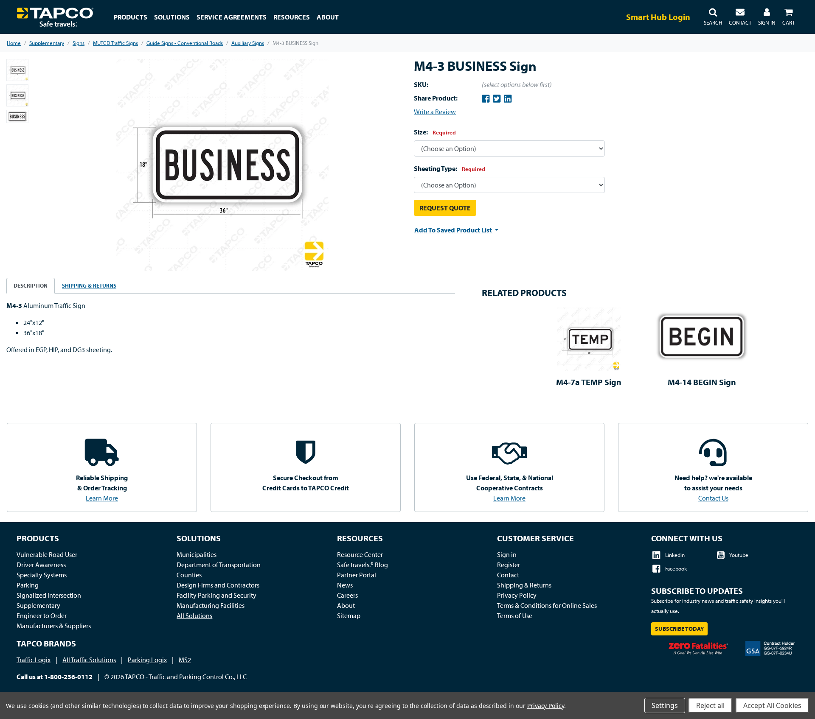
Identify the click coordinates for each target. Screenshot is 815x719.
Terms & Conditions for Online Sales (547, 605)
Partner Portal (356, 575)
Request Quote (445, 208)
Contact (508, 575)
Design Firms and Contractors (218, 585)
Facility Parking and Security (216, 595)
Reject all (710, 705)
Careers (347, 595)
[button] (712, 17)
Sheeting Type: (449, 168)
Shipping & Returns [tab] (89, 285)
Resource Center (360, 554)
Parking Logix (147, 659)
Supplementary (38, 605)
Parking (28, 585)
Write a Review (435, 111)
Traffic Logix (34, 659)
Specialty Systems (42, 575)
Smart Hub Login (658, 16)
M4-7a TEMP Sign (588, 382)
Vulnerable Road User (47, 554)
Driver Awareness (41, 564)
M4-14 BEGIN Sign (702, 382)
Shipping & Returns (524, 585)
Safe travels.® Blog (362, 564)
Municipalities (196, 554)
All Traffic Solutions (89, 659)
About (346, 605)
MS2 (185, 659)
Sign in (507, 554)
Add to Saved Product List (453, 230)
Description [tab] (31, 285)
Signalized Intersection (49, 595)
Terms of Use (514, 615)
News (345, 585)
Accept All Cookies (772, 705)
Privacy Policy (517, 595)
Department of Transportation (219, 564)
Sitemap (348, 615)
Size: (435, 132)
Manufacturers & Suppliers (54, 625)
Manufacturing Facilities (210, 605)
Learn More (102, 498)
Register (508, 564)
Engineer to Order (42, 615)
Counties (189, 575)
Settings (665, 705)
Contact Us (713, 498)
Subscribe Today (679, 628)
